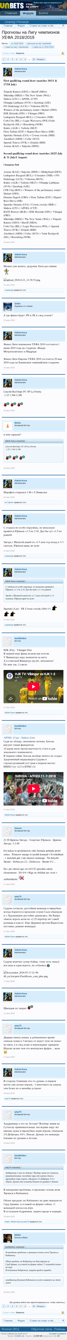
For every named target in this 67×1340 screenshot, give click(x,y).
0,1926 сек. (20, 1336)
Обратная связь (41, 1329)
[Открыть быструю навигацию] (63, 26)
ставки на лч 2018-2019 (43, 47)
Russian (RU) (10, 1329)
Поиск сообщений (12, 17)
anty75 (8, 1098)
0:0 (49, 608)
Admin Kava (10, 713)
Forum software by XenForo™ (14, 1334)
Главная (11, 13)
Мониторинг (48, 17)
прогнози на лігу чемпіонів (39, 43)
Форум (28, 13)
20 (34, 59)
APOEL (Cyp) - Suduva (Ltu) (19, 737)
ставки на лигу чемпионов (16, 47)
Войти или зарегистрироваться (48, 3)
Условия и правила (57, 1334)
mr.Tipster (9, 502)
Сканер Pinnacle (17, 22)
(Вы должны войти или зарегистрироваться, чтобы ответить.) (37, 1302)
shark (7, 1222)
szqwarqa (9, 290)
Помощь (59, 1329)
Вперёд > (41, 59)
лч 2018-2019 (17, 43)
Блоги (43, 13)
